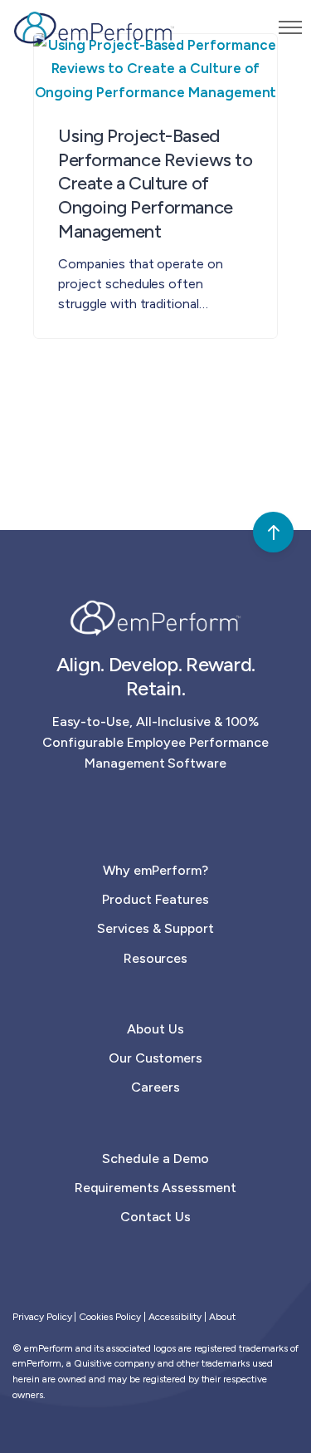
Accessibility (175, 1317)
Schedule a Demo (155, 1158)
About (222, 1317)
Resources (156, 958)
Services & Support (155, 928)
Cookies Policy (110, 1317)
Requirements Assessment (155, 1187)
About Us (155, 1029)
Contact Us (156, 1217)
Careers (155, 1087)
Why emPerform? (155, 870)
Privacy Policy (42, 1317)
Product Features (155, 899)
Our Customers (156, 1058)
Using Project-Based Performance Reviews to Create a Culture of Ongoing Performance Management (155, 183)
